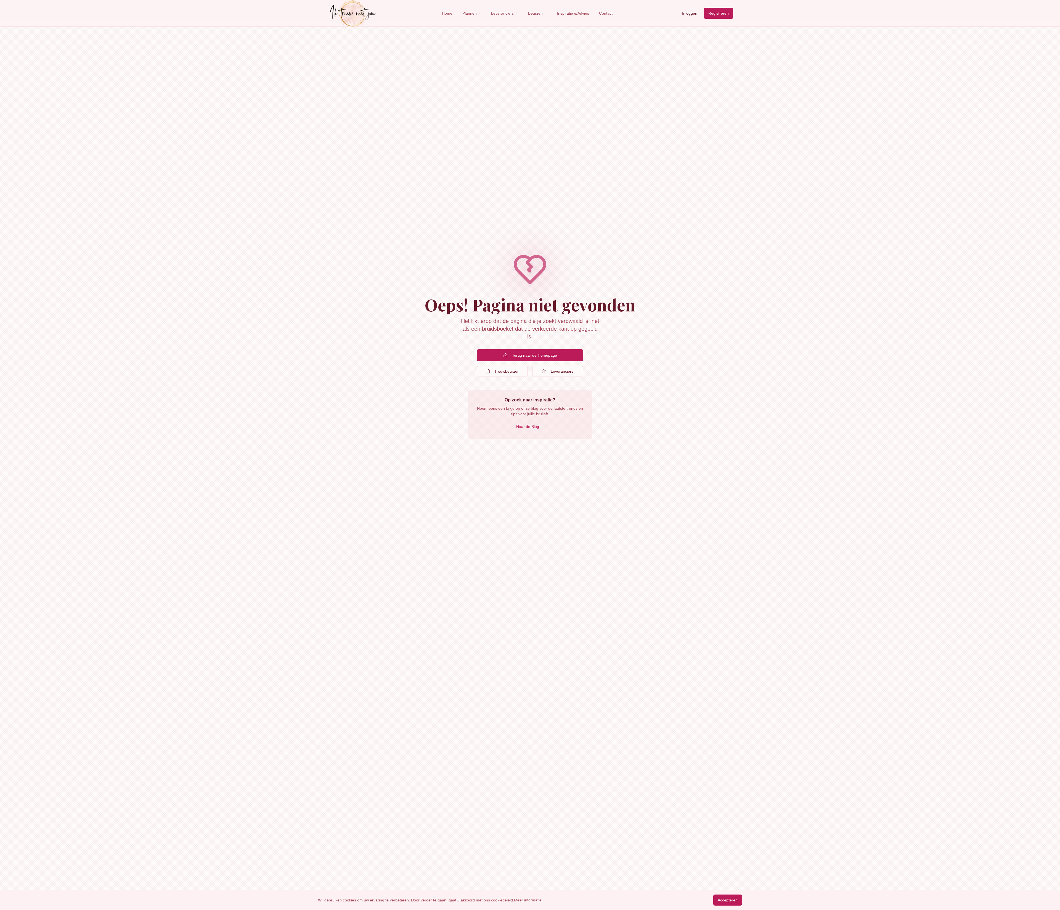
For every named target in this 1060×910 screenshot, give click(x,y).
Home (447, 13)
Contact (606, 13)
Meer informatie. (528, 900)
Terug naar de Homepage (534, 355)
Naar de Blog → (530, 426)
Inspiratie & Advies (573, 13)
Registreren (718, 13)
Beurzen (535, 13)
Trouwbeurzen (507, 371)
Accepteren (728, 900)
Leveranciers (502, 13)
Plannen (469, 13)
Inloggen (689, 13)
